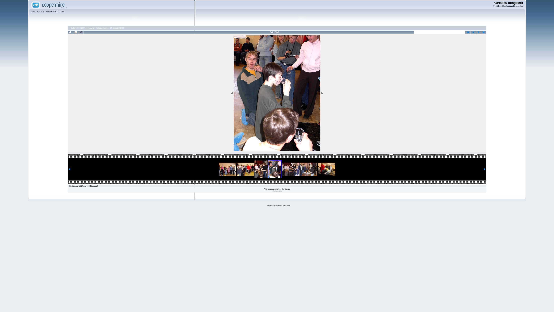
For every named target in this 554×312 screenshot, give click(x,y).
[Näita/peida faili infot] (75, 32)
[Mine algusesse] (467, 32)
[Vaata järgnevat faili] (478, 32)
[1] (273, 191)
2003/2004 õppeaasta (85, 28)
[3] (277, 191)
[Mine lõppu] (483, 32)
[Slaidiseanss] (81, 32)
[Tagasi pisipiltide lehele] (70, 32)
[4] (279, 191)
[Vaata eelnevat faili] (473, 32)
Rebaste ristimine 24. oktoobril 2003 (110, 28)
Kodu (73, 28)
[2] (275, 191)
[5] (281, 191)
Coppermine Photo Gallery (282, 205)
